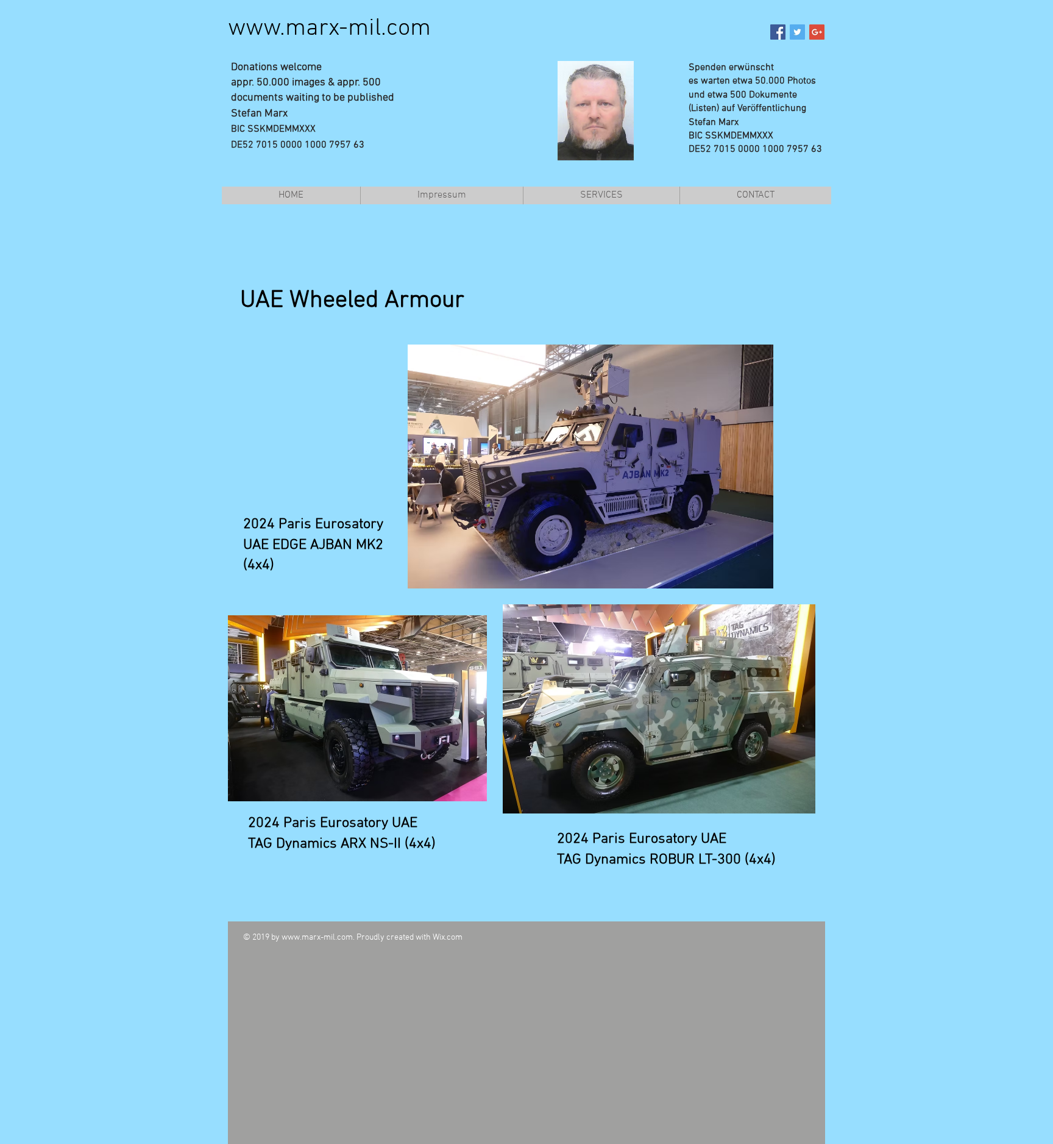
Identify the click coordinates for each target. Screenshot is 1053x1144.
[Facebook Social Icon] (777, 32)
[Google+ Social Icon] (816, 32)
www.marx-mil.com (329, 28)
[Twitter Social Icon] (797, 32)
